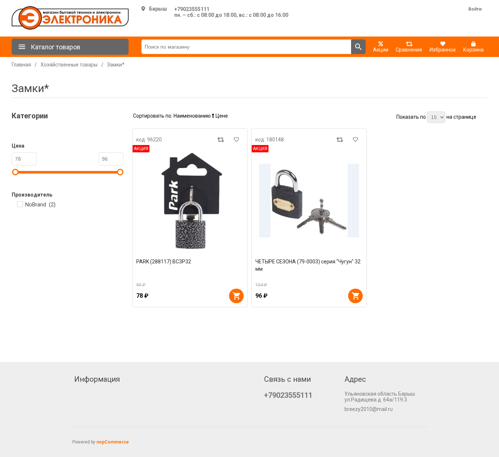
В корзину (236, 296)
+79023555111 (191, 9)
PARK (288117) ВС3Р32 (163, 261)
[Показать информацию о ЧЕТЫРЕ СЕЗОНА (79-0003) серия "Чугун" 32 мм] (309, 201)
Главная (21, 65)
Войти (474, 9)
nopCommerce (112, 442)
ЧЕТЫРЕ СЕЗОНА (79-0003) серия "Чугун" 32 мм (308, 265)
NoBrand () (40, 204)
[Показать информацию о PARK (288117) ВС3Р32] (190, 201)
